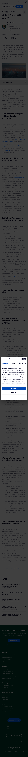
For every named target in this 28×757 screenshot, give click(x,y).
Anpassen (13, 392)
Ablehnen (14, 397)
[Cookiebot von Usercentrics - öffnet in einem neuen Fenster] (20, 359)
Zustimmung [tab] (5, 363)
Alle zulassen (14, 388)
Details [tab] (14, 363)
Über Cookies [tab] (22, 363)
